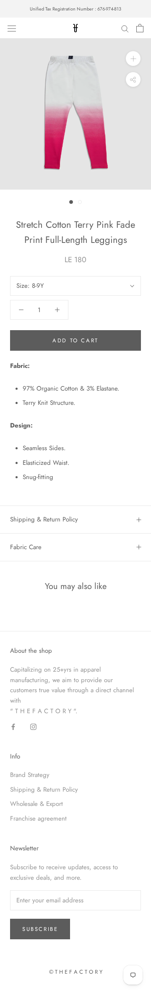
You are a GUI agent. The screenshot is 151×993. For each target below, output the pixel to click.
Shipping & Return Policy (44, 519)
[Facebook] (13, 726)
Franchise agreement (38, 818)
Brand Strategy (29, 774)
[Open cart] (139, 28)
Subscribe (40, 929)
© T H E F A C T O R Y (75, 972)
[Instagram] (33, 726)
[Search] (125, 28)
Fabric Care (26, 547)
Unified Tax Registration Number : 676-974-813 (75, 8)
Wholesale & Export (36, 803)
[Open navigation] (12, 28)
